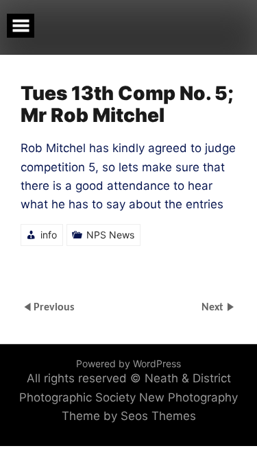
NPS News (110, 234)
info (48, 234)
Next (213, 307)
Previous (54, 307)
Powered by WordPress (128, 363)
